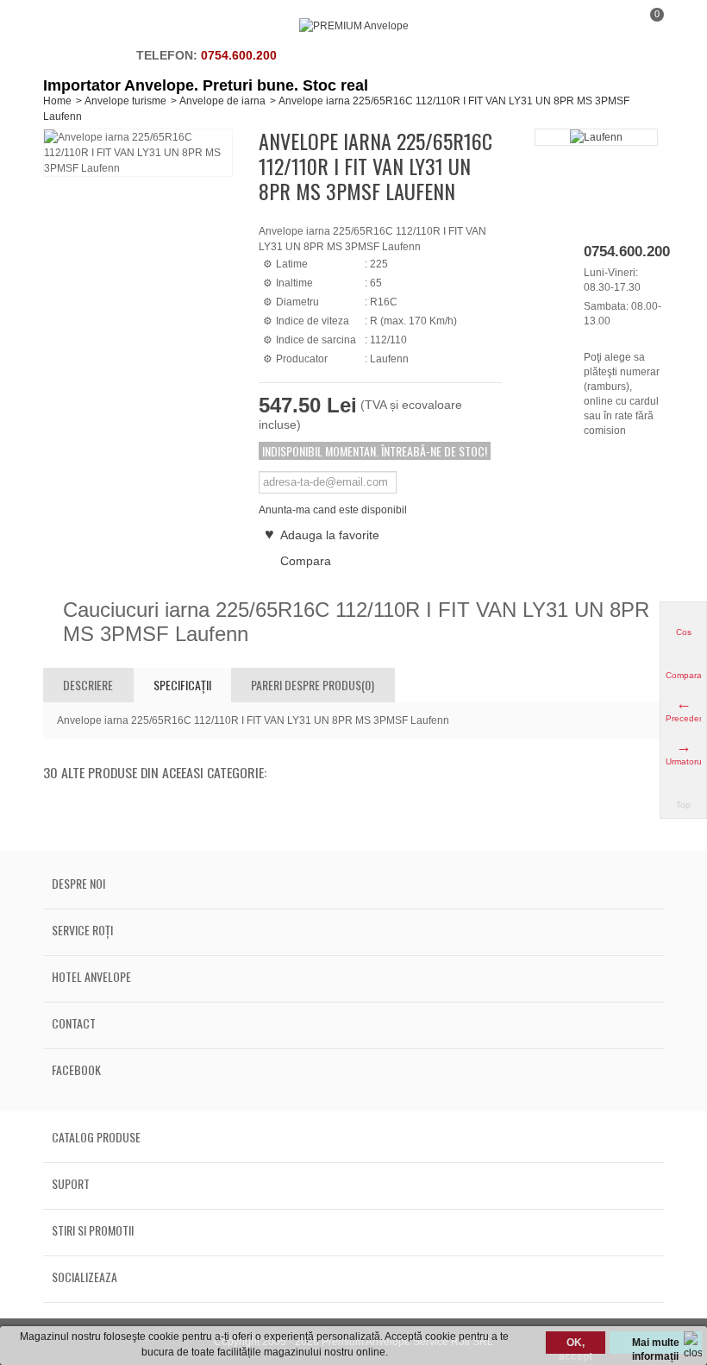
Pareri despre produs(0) (312, 685)
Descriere (88, 685)
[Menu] (65, 26)
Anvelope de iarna (222, 101)
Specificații (182, 685)
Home (57, 101)
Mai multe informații (655, 1345)
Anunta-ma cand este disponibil (333, 510)
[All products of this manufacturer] (596, 137)
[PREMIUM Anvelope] (354, 26)
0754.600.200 (239, 55)
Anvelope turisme (125, 101)
